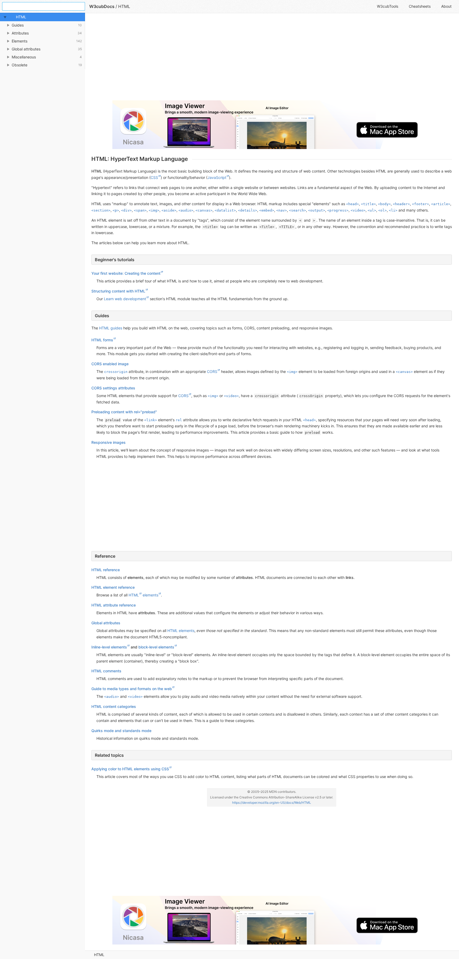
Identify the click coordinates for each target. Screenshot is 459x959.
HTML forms (102, 340)
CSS (154, 177)
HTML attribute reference (113, 605)
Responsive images (108, 442)
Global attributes (105, 623)
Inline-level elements (109, 647)
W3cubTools (387, 6)
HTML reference (105, 569)
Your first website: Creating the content (125, 273)
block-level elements (156, 647)
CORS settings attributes (113, 388)
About (446, 6)
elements (150, 595)
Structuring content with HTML (118, 291)
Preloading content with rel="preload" (124, 412)
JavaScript (216, 177)
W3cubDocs (101, 6)
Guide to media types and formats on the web (131, 688)
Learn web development (125, 298)
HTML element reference (113, 587)
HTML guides (110, 328)
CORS (212, 371)
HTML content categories (113, 706)
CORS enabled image (110, 364)
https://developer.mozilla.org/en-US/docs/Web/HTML (271, 803)
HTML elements (180, 630)
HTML (99, 954)
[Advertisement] (250, 59)
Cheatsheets (420, 6)
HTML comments (106, 671)
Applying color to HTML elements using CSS (130, 769)
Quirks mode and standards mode (121, 730)
